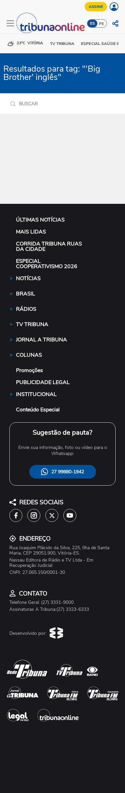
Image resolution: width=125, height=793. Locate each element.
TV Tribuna (62, 44)
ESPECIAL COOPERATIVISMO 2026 (46, 263)
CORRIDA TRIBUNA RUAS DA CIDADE (49, 246)
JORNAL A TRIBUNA (41, 339)
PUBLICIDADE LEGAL (43, 382)
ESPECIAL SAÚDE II (100, 44)
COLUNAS (29, 355)
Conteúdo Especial (38, 409)
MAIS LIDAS (31, 231)
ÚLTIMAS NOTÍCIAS (40, 219)
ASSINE (96, 6)
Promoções (29, 370)
